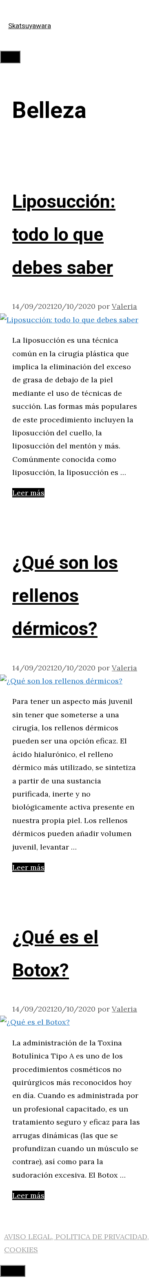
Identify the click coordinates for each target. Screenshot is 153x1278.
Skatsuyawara (29, 26)
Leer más (28, 492)
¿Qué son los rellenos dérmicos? (65, 596)
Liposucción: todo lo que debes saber (63, 235)
